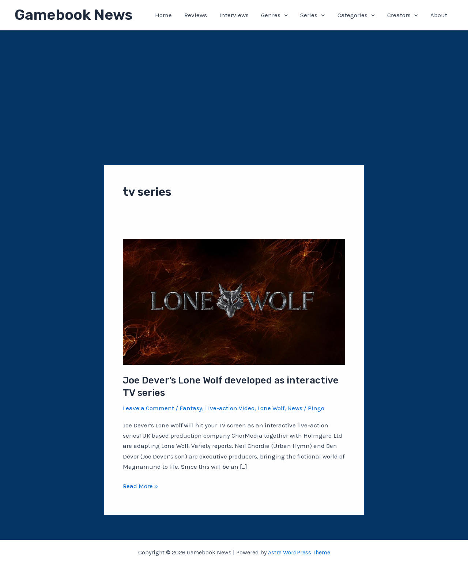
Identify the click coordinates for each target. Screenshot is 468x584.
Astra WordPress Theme (299, 552)
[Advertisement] (234, 85)
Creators (399, 15)
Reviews (195, 15)
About (438, 15)
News (294, 408)
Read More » (140, 486)
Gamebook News (73, 14)
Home (163, 15)
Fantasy (191, 408)
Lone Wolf (270, 408)
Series (308, 15)
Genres (270, 15)
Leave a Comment (148, 408)
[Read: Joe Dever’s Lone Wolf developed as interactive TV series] (234, 301)
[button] (284, 15)
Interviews (234, 15)
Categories (352, 15)
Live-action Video (229, 408)
